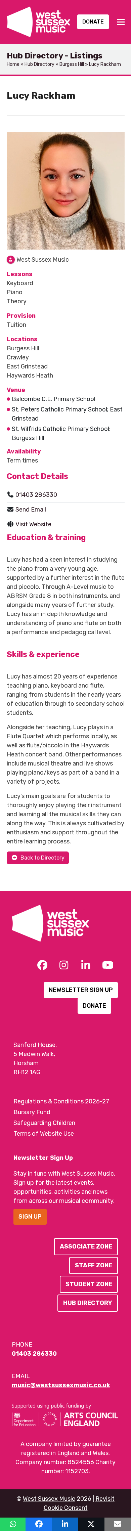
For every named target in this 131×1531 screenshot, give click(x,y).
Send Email (30, 509)
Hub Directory (39, 64)
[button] (121, 22)
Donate (93, 21)
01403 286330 (36, 494)
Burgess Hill (71, 64)
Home (13, 64)
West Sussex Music (49, 1498)
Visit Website (33, 524)
